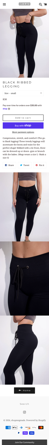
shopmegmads (18, 420)
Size (6, 93)
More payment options (23, 132)
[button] (24, 442)
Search (24, 404)
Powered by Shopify (36, 420)
